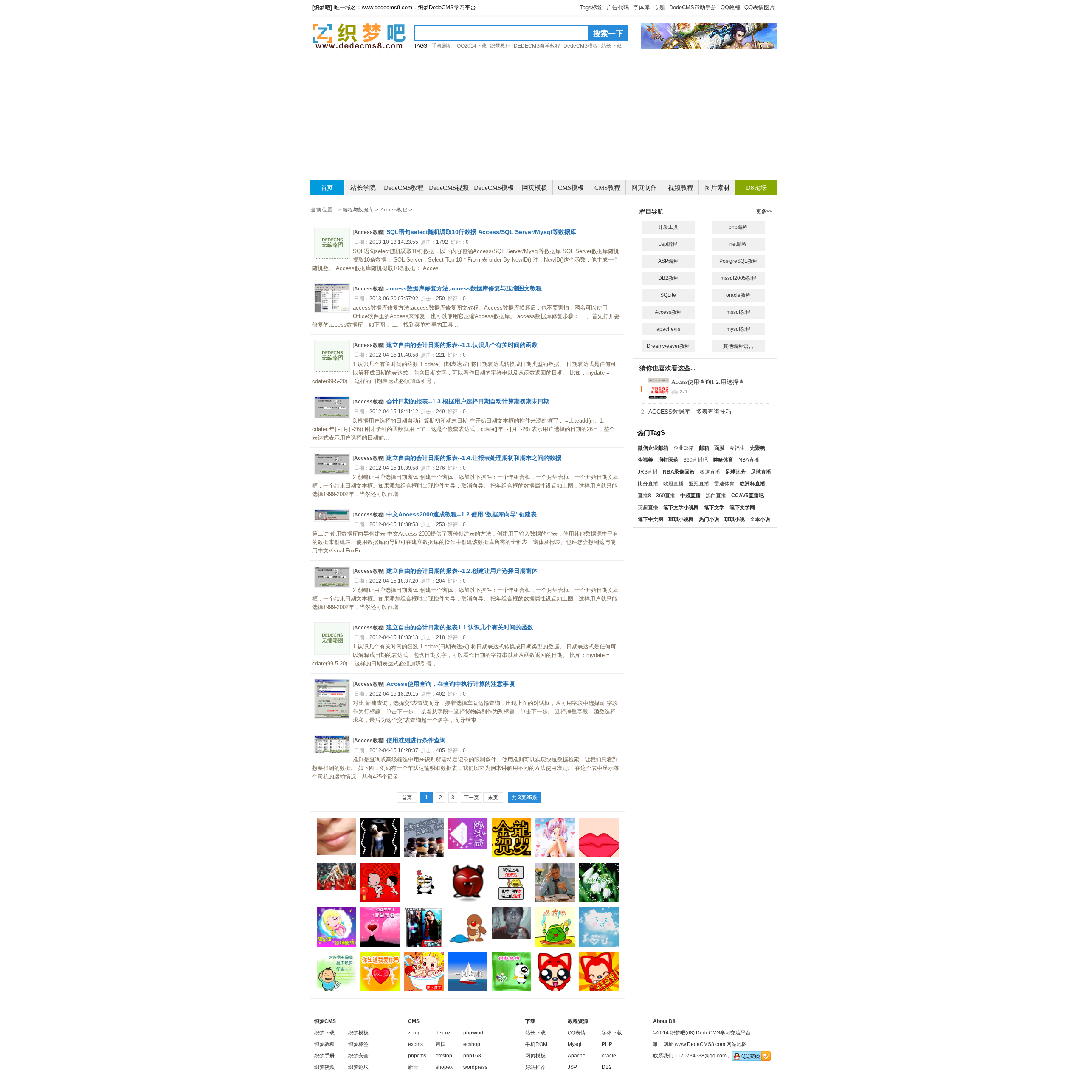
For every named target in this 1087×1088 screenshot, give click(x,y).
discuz (443, 1033)
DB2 (607, 1067)
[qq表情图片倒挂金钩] (511, 989)
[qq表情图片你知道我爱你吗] (380, 989)
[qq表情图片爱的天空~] (599, 945)
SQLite (668, 295)
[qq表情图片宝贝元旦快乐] (599, 856)
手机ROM (536, 1044)
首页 (327, 188)
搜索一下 (608, 33)
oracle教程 (738, 295)
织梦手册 (324, 1056)
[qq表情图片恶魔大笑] (467, 900)
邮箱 (704, 448)
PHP (607, 1044)
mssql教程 (738, 312)
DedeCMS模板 (580, 46)
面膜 (719, 448)
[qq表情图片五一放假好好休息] (336, 945)
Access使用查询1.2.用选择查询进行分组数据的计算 (737, 382)
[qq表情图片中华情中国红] (380, 900)
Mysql (574, 1044)
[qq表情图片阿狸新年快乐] (599, 989)
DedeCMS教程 (404, 187)
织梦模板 (358, 1033)
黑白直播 (716, 496)
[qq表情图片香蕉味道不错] (511, 938)
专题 (659, 7)
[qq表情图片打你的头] (467, 945)
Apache (577, 1056)
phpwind (473, 1033)
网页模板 (534, 187)
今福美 (645, 460)
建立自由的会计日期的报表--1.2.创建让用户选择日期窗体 (462, 570)
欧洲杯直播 (752, 484)
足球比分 (735, 472)
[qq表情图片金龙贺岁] (511, 856)
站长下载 (611, 46)
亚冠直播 (699, 484)
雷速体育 (724, 484)
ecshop (471, 1044)
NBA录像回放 (679, 472)
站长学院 (363, 187)
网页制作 (644, 187)
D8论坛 (756, 187)
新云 (413, 1067)
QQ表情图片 (759, 7)
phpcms (417, 1056)
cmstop (444, 1056)
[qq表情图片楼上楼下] (511, 899)
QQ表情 (577, 1033)
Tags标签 (591, 7)
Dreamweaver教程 (668, 346)
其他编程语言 (738, 346)
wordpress (475, 1067)
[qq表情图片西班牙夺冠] (336, 888)
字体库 (641, 7)
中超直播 (690, 496)
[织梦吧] (359, 36)
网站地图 (737, 1044)
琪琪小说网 (681, 519)
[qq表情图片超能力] (555, 900)
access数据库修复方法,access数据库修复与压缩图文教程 (464, 288)
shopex (444, 1067)
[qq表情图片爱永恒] (467, 848)
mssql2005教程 (738, 278)
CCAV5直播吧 (747, 496)
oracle (609, 1056)
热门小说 (709, 519)
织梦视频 (324, 1067)
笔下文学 (714, 507)
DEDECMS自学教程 (537, 46)
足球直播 (761, 472)
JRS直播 (648, 472)
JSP (572, 1067)
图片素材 (717, 187)
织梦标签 (358, 1044)
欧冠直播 (673, 484)
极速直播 (710, 472)
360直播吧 (696, 460)
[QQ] (751, 1056)
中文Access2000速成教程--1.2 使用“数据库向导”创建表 (461, 514)
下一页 (471, 797)
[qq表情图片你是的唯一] (380, 945)
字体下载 (612, 1033)
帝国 (441, 1044)
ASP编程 (668, 261)
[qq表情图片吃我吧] (555, 945)
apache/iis (668, 329)
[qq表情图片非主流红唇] (336, 853)
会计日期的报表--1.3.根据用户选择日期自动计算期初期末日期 (467, 401)
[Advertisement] (543, 114)
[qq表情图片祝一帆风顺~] (467, 989)
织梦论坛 (358, 1067)
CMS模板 (571, 187)
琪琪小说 (734, 519)
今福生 (737, 448)
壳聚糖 (757, 448)
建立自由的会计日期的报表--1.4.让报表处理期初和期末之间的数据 (473, 457)
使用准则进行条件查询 (416, 740)
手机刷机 (442, 46)
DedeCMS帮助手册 (692, 7)
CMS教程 (607, 187)
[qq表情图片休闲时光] (424, 989)
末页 (493, 797)
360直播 (665, 496)
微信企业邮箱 (653, 448)
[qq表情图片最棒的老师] (336, 989)
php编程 (738, 227)
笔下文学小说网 (681, 507)
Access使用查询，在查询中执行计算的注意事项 (450, 683)
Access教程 (393, 210)
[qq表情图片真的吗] (424, 900)
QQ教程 (730, 7)
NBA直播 (748, 460)
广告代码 (618, 7)
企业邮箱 (683, 448)
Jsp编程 (668, 244)
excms (415, 1044)
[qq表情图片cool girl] (424, 945)
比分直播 (648, 484)
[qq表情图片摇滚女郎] (380, 856)
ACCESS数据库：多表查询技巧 (690, 411)
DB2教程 (668, 278)
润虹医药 (668, 460)
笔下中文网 (650, 519)
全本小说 (760, 519)
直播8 (644, 496)
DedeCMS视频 (449, 187)
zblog (414, 1033)
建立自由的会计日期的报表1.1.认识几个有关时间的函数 (459, 627)
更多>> (764, 211)
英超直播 (648, 507)
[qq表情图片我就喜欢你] (599, 900)
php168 (472, 1056)
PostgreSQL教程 (738, 261)
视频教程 (680, 187)
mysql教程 (738, 329)
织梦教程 (500, 46)
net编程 (738, 244)
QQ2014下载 (472, 46)
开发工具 (668, 227)
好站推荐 (535, 1067)
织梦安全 (358, 1056)
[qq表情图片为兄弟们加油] (424, 856)
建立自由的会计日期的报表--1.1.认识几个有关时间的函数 (462, 344)
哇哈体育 (723, 460)
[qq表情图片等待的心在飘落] (555, 856)
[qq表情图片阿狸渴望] (555, 989)
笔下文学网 (742, 507)
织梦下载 (324, 1033)
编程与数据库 (358, 210)
